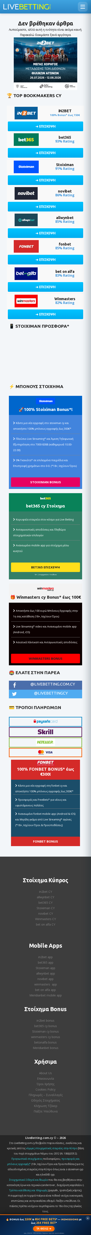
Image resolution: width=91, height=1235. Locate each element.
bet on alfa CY (45, 924)
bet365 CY (45, 903)
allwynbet (64, 217)
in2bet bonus (45, 1020)
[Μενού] (83, 7)
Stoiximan (64, 164)
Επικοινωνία (45, 1078)
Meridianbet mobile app (45, 995)
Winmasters (64, 299)
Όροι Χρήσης (45, 1084)
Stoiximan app (45, 968)
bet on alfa (64, 271)
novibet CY (45, 913)
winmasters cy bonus (45, 1037)
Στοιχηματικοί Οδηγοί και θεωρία (28, 1180)
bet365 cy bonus (45, 1026)
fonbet (65, 244)
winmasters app (45, 984)
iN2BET (65, 111)
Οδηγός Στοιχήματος (45, 1100)
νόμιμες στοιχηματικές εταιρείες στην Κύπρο (51, 1148)
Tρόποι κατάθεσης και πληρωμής (28, 1190)
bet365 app (45, 962)
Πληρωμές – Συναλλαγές (46, 1095)
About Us (45, 1073)
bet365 (65, 137)
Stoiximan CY (46, 908)
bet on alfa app (45, 990)
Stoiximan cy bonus (45, 1031)
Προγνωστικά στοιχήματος (26, 1159)
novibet (65, 191)
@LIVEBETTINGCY (51, 693)
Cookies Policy (45, 1089)
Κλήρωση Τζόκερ (45, 1106)
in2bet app (45, 957)
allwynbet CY (45, 897)
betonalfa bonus (45, 1042)
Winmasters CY (45, 919)
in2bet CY (45, 892)
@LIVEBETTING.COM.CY (52, 684)
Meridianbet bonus (45, 1048)
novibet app (45, 979)
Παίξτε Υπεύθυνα (46, 1111)
